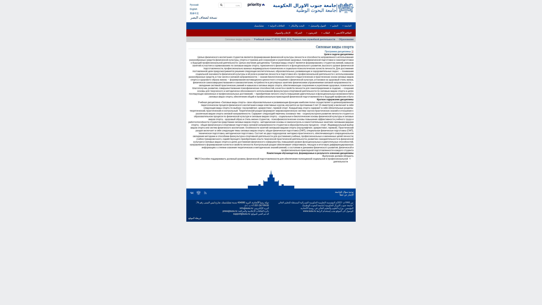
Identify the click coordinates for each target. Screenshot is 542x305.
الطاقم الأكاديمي (343, 32)
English (193, 9)
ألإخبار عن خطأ (347, 194)
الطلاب (326, 32)
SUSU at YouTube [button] (198, 193)
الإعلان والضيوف (282, 32)
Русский (194, 5)
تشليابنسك (259, 25)
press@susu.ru (230, 211)
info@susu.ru (246, 208)
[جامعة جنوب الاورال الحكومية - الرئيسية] (313, 8)
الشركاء (298, 32)
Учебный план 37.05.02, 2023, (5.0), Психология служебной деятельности (294, 39)
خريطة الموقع (194, 218)
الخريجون (312, 32)
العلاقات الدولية (277, 25)
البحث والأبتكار (297, 25)
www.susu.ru (309, 211)
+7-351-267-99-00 (260, 205)
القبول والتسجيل (318, 25)
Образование (346, 39)
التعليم (335, 25)
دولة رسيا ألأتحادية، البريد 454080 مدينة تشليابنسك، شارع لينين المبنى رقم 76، (232, 202)
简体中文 (194, 13)
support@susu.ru (241, 214)
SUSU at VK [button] (192, 193)
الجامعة (347, 25)
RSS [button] (205, 193)
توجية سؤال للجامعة (344, 192)
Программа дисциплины (338, 51)
